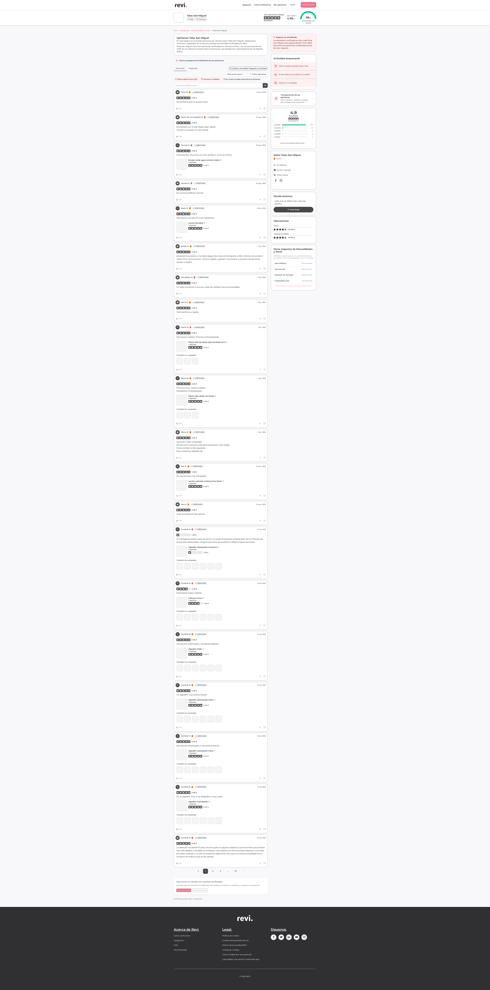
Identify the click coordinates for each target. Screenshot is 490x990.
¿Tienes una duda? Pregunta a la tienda (249, 68)
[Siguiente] (243, 871)
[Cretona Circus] (218, 566)
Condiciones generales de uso (235, 940)
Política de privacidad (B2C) (234, 945)
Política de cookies (230, 936)
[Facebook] (276, 181)
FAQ (176, 945)
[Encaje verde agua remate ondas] (181, 164)
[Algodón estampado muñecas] (181, 551)
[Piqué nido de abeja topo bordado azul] (181, 346)
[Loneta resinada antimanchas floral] (181, 485)
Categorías (184, 30)
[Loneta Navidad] (181, 227)
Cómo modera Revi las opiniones (237, 954)
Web (191, 19)
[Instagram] (281, 181)
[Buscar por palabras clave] (265, 85)
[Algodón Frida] (179, 566)
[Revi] (181, 5)
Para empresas (308, 5)
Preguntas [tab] (193, 68)
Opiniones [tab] (180, 68)
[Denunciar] (264, 108)
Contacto (201, 19)
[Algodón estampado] (203, 566)
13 (235, 871)
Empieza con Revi (183, 890)
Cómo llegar (294, 210)
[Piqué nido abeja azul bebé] (179, 361)
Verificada (199, 92)
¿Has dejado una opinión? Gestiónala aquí (240, 959)
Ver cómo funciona (199, 890)
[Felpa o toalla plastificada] (195, 361)
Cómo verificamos (262, 5)
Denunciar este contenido (189, 899)
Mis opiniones (280, 5)
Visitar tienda (282, 175)
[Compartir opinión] (260, 108)
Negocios (247, 5)
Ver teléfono (282, 165)
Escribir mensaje (284, 170)
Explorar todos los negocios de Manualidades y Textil (293, 286)
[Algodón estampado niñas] (187, 566)
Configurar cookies (230, 950)
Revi (175, 30)
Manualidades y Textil (201, 30)
